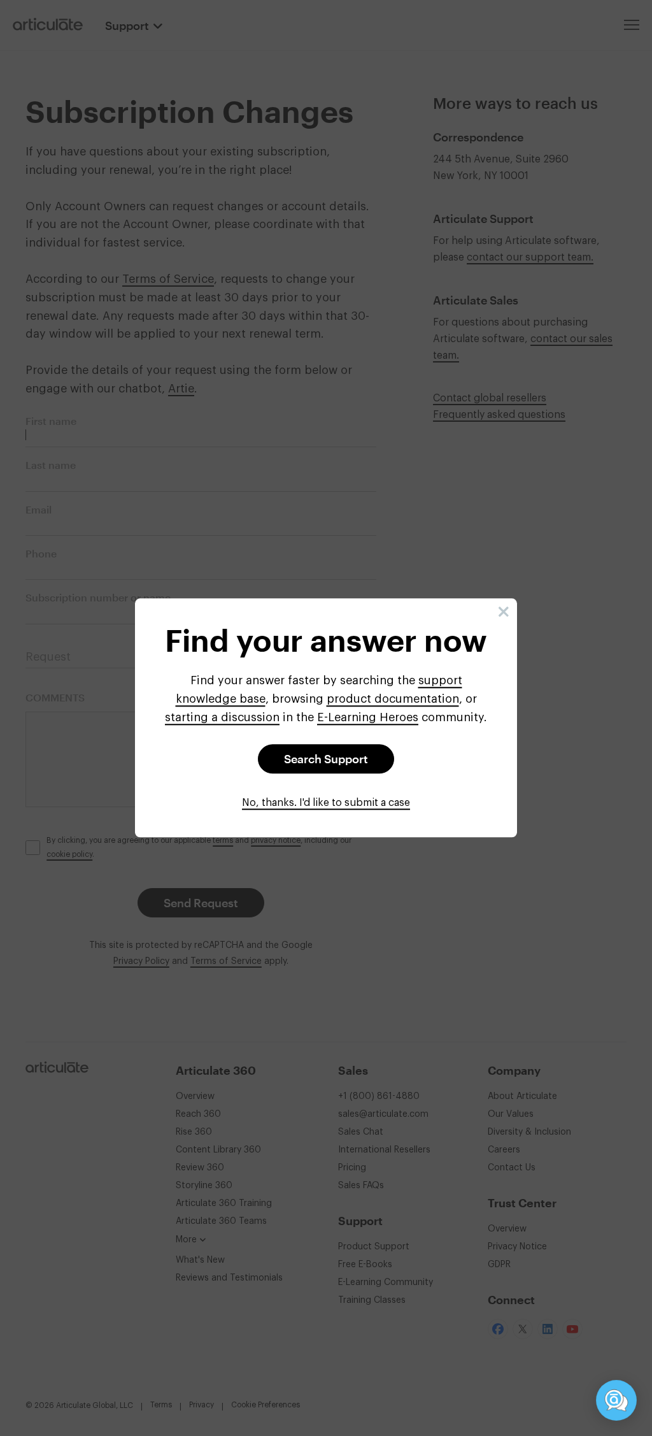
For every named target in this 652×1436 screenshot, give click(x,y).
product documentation (393, 699)
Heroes (367, 717)
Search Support (326, 759)
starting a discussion (222, 717)
